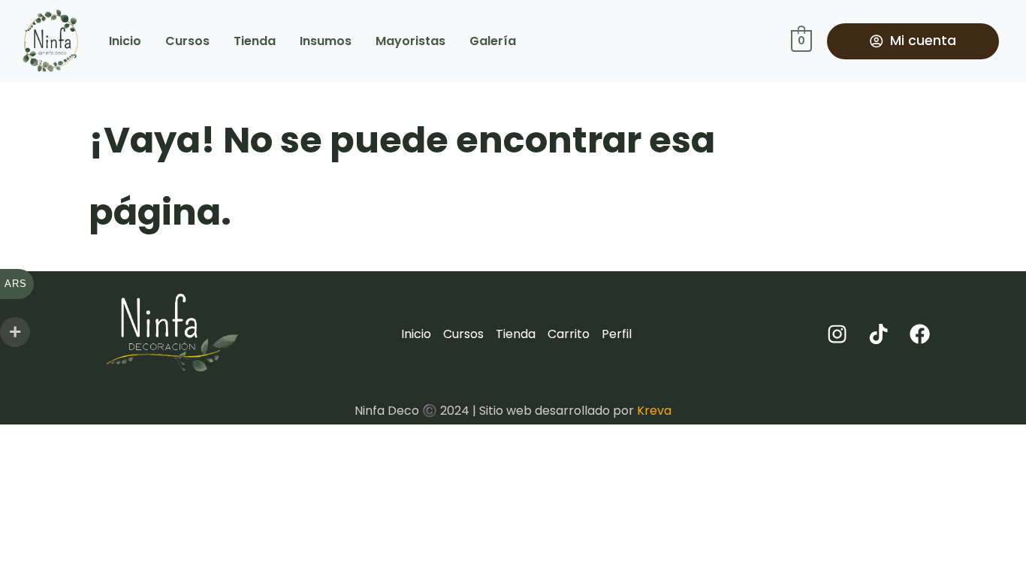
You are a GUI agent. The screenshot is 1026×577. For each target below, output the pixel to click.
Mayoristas (410, 41)
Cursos (187, 41)
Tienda (255, 41)
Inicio (125, 41)
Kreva (654, 410)
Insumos (326, 41)
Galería (492, 41)
